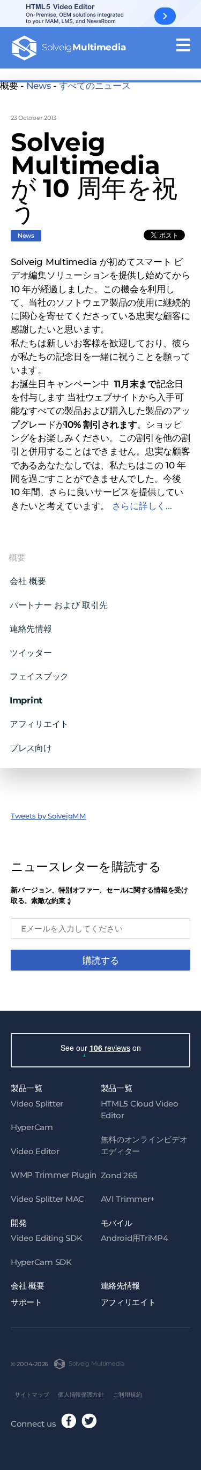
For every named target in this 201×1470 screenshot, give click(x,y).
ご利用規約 (127, 1394)
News (38, 85)
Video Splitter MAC (47, 1199)
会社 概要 (28, 580)
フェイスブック (39, 676)
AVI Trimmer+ (128, 1199)
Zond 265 (119, 1175)
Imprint (26, 700)
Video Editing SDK (46, 1238)
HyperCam (32, 1127)
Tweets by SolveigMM (48, 816)
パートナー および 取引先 (58, 605)
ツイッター (31, 652)
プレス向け (31, 747)
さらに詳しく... (142, 506)
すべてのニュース (95, 85)
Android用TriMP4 (134, 1238)
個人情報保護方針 (81, 1394)
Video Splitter (37, 1103)
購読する (101, 960)
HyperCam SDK (41, 1262)
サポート (26, 1302)
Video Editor (35, 1151)
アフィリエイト (39, 723)
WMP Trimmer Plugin (53, 1175)
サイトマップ (31, 1394)
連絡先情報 (31, 628)
